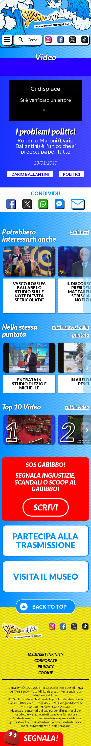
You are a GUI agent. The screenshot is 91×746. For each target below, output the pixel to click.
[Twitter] (72, 39)
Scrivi (46, 507)
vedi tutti (79, 232)
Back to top (49, 607)
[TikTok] (84, 39)
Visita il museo (45, 576)
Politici (71, 174)
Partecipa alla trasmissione (45, 540)
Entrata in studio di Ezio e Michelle (29, 384)
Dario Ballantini (30, 174)
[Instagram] (48, 39)
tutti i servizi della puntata (70, 331)
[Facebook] (60, 39)
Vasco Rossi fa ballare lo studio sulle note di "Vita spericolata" (29, 292)
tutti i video (77, 407)
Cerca (32, 39)
